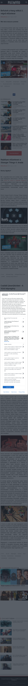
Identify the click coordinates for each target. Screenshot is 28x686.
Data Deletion (6, 391)
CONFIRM (8, 387)
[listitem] (14, 318)
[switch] (23, 321)
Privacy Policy (22, 391)
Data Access (14, 391)
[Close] (25, 294)
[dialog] (14, 343)
